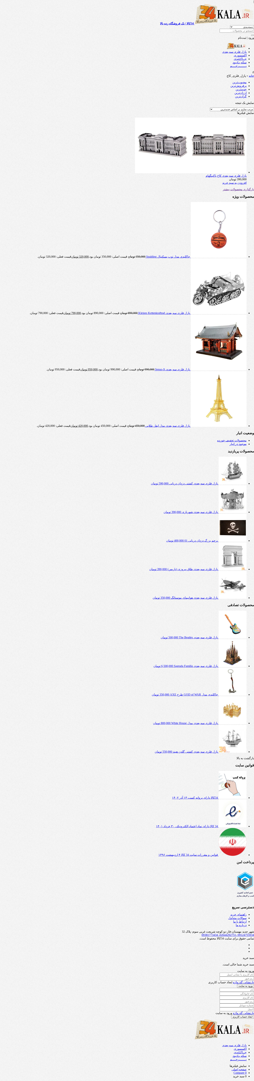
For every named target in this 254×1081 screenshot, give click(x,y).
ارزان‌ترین (240, 92)
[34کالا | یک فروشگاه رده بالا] (237, 48)
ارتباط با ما (240, 921)
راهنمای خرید (238, 914)
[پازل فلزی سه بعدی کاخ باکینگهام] (191, 172)
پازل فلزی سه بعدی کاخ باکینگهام (226, 175)
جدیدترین (241, 89)
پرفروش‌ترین (238, 85)
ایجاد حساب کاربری (243, 1016)
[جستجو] (252, 35)
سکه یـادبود (240, 62)
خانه (251, 75)
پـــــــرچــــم (238, 66)
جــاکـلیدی (240, 58)
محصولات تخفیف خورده (232, 440)
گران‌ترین (241, 96)
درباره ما (241, 925)
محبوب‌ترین (239, 82)
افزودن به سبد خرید (234, 182)
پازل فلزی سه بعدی (234, 51)
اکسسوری (240, 55)
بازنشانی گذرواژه (243, 982)
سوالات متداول (237, 918)
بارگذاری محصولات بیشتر (238, 189)
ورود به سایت (246, 986)
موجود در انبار (238, 444)
